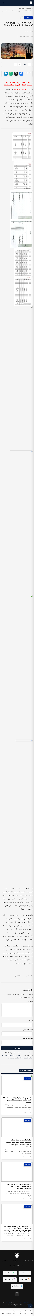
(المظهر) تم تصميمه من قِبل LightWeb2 (18, 1302)
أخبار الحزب (23, 1261)
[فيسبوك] (21, 74)
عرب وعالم (21, 8)
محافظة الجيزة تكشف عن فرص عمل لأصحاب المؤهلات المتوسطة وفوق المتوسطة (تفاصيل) (19, 1186)
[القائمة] (3, 3)
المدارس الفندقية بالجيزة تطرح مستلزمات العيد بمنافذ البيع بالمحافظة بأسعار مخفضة (17, 1100)
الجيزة (27, 976)
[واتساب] (11, 74)
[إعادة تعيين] (15, 64)
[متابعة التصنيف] (21, 17)
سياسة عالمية (5, 1261)
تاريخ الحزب (15, 1261)
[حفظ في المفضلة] (15, 36)
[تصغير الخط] (29, 64)
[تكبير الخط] (19, 64)
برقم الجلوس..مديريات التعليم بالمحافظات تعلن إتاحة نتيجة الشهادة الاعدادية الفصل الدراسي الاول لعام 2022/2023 (18, 1143)
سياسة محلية (21, 1266)
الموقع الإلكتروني (27, 1038)
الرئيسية (28, 8)
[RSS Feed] (17, 1294)
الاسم (30, 1021)
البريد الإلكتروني (27, 1030)
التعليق (30, 1001)
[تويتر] (16, 74)
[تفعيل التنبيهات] (30, 1305)
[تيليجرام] (6, 74)
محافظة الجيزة (20, 90)
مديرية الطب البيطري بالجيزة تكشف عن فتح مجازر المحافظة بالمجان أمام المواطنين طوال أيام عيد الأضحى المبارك (17, 1228)
